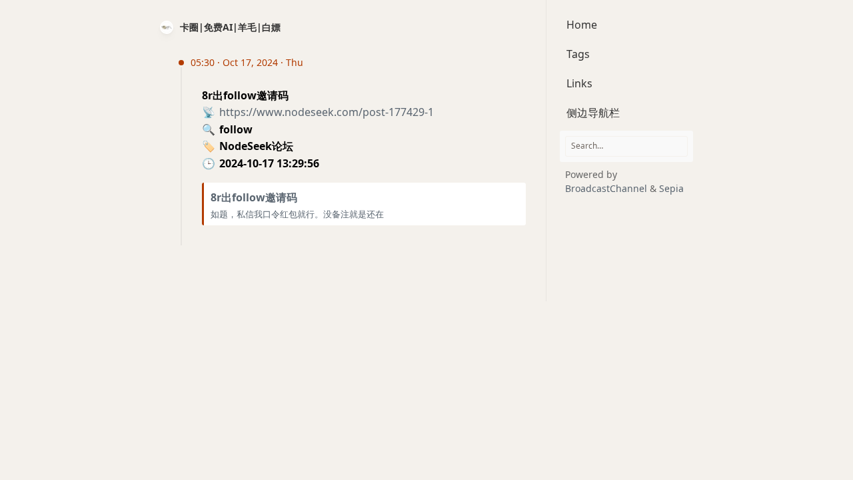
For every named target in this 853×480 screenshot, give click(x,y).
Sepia (671, 188)
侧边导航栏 (593, 112)
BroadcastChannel (607, 188)
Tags (578, 54)
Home (581, 24)
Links (579, 83)
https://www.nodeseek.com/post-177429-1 (326, 112)
